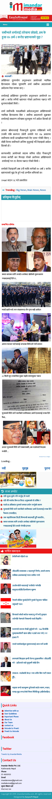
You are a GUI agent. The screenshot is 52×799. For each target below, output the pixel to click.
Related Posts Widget (44, 457)
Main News (33, 190)
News (43, 190)
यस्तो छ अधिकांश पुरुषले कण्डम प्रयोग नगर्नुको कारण (22, 505)
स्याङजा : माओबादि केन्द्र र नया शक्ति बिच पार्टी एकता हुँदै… (31, 675)
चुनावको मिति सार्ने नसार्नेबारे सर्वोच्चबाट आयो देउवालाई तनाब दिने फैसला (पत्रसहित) (27, 511)
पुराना (47, 468)
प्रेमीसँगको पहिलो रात (20, 556)
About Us (8, 719)
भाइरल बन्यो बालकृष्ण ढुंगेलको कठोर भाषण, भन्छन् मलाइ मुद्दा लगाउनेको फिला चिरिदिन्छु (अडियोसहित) (31, 690)
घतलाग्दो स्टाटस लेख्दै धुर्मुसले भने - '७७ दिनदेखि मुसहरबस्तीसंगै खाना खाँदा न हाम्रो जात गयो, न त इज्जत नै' (30, 633)
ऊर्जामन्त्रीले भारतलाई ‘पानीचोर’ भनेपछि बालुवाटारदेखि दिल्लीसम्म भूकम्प (26, 587)
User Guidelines (10, 713)
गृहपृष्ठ (25, 468)
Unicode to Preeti (11, 728)
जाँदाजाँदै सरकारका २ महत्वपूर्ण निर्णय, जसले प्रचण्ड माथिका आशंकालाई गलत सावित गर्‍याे (31, 573)
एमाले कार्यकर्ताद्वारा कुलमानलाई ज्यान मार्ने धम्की (30, 644)
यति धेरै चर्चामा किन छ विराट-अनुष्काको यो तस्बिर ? (22, 500)
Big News (21, 190)
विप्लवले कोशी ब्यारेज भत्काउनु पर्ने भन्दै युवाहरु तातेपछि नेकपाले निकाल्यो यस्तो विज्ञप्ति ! (29, 617)
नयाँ (4, 468)
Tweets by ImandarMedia (11, 754)
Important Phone (11, 716)
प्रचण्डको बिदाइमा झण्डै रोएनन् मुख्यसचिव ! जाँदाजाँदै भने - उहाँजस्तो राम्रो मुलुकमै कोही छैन (31, 661)
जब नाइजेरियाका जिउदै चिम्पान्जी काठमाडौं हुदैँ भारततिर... (24, 517)
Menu (5, 24)
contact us (8, 725)
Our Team (8, 722)
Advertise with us (11, 710)
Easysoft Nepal (31, 797)
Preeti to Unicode (11, 731)
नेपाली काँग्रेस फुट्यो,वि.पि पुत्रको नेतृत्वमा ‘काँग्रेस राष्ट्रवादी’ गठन (29, 602)
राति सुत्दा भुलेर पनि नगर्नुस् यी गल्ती (16, 496)
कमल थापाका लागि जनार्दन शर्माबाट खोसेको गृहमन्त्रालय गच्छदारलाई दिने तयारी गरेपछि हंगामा (24, 524)
